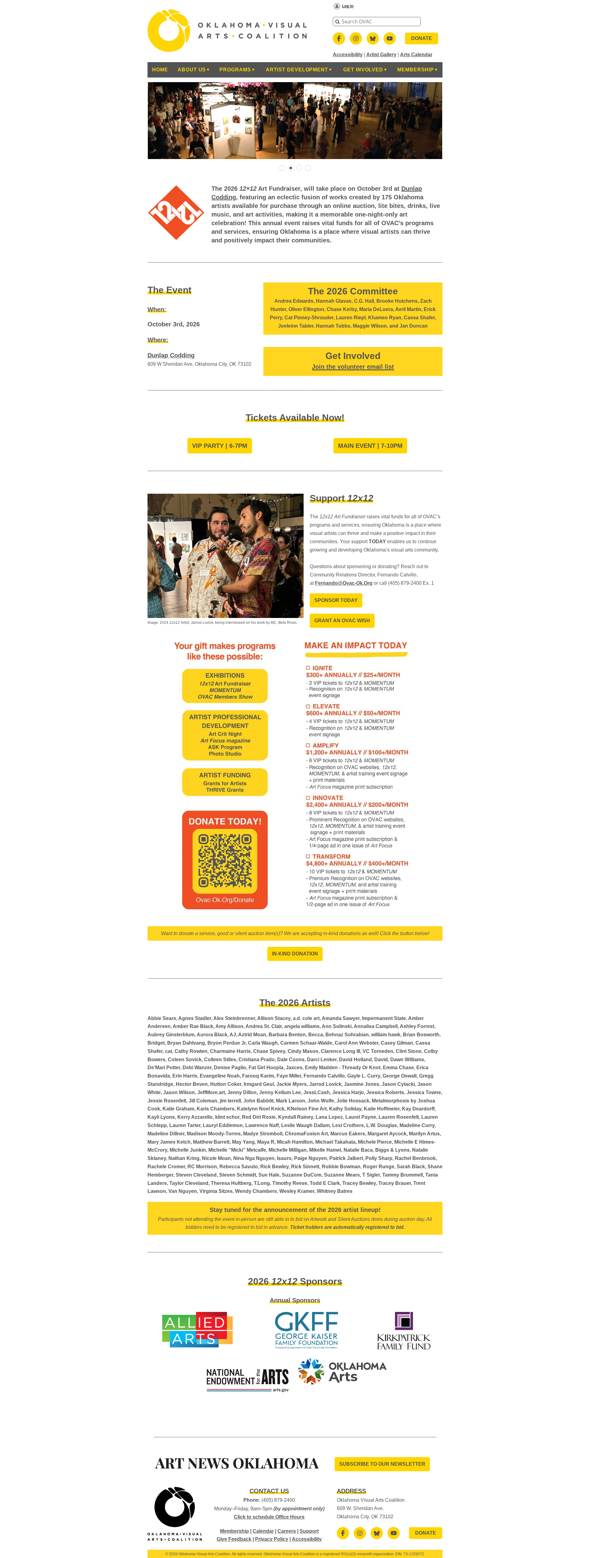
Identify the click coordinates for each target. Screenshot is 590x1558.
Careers (286, 1531)
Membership (234, 1531)
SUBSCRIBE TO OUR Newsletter (382, 1464)
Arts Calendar (416, 54)
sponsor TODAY (336, 600)
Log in (348, 6)
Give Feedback (234, 1539)
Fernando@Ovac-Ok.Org (343, 583)
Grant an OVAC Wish (342, 620)
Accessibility (348, 54)
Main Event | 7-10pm (370, 445)
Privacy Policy (271, 1539)
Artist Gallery (381, 54)
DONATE (421, 38)
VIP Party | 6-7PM (219, 445)
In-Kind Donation (295, 953)
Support (309, 1531)
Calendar (263, 1531)
